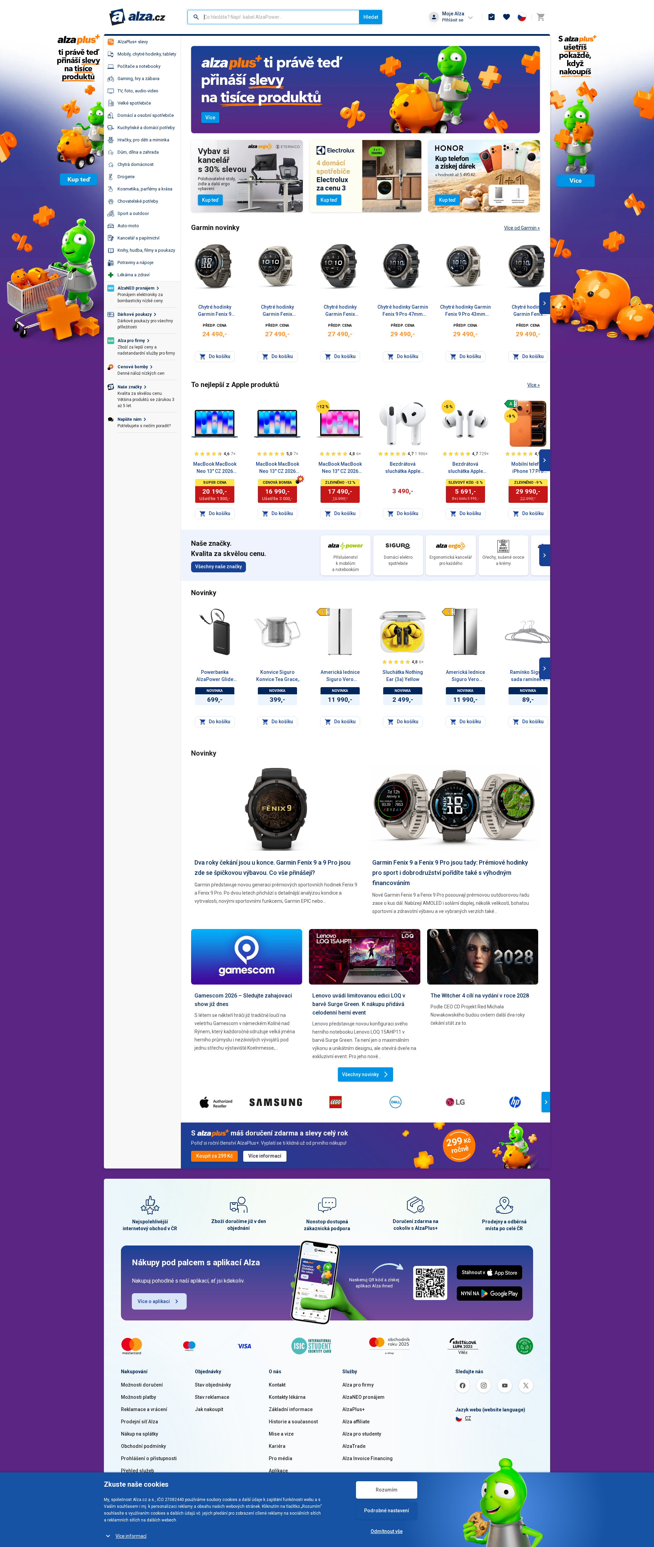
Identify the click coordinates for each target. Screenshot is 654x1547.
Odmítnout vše (387, 1531)
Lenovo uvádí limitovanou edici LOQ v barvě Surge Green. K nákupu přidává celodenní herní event (358, 1004)
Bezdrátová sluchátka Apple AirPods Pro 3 (465, 468)
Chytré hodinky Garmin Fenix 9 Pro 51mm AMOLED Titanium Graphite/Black (528, 311)
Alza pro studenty (361, 1434)
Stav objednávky (213, 1385)
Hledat (370, 17)
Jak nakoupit (209, 1409)
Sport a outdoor (133, 213)
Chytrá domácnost (136, 164)
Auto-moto (128, 225)
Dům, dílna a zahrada (138, 152)
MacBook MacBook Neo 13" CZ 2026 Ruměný (340, 468)
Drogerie (126, 176)
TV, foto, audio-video (138, 90)
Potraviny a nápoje (135, 262)
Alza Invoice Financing (367, 1458)
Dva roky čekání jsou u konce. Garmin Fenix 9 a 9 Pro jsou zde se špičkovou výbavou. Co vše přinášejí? (272, 867)
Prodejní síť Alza (139, 1421)
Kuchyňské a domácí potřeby (146, 127)
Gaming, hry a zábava (138, 78)
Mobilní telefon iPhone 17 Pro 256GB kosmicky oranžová (528, 468)
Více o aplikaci (154, 1301)
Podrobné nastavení (386, 1510)
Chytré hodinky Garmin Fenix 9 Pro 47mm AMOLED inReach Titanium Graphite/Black (403, 311)
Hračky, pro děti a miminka (143, 139)
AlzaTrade (353, 1446)
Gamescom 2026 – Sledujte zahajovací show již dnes (243, 999)
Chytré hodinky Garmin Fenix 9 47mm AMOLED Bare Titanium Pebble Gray (214, 311)
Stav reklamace (212, 1397)
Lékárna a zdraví (134, 274)
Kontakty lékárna (287, 1397)
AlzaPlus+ (353, 1409)
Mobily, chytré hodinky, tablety (147, 54)
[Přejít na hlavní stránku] (137, 17)
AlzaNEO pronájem (363, 1397)
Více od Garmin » (522, 228)
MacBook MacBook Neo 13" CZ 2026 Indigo (277, 468)
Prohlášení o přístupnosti (149, 1458)
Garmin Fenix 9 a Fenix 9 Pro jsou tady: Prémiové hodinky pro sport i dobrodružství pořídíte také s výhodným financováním (450, 872)
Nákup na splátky (139, 1434)
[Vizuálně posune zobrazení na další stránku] (544, 303)
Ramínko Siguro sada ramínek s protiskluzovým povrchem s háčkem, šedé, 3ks (528, 676)
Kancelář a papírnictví (138, 238)
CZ (468, 1418)
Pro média (280, 1458)
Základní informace (291, 1409)
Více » (533, 385)
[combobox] (273, 17)
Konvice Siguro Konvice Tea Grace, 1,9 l (277, 676)
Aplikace (278, 1470)
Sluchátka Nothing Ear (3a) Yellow (403, 675)
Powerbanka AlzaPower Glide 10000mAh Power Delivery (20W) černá (214, 676)
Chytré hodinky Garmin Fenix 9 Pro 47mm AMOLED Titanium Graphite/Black (340, 311)
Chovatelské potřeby (138, 201)
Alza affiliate (356, 1421)
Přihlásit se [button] (452, 19)
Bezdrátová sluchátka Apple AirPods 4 (402, 468)
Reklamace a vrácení (144, 1409)
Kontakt (277, 1385)
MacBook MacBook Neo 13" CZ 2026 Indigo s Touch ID (214, 468)
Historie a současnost (293, 1421)
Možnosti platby (138, 1397)
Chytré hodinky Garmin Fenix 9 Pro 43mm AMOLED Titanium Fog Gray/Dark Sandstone (277, 311)
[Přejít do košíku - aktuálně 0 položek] (540, 17)
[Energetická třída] (511, 403)
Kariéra (277, 1446)
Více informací (130, 1536)
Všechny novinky (360, 1074)
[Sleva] (323, 407)
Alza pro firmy (358, 1385)
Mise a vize (281, 1434)
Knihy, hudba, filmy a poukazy (146, 250)
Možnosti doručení (142, 1385)
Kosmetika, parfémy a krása (145, 188)
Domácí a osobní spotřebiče (146, 115)
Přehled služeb (137, 1470)
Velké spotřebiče (134, 103)
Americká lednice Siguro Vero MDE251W (340, 676)
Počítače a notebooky (139, 66)
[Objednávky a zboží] (491, 17)
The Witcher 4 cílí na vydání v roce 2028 (480, 995)
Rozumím (387, 1489)
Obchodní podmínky (143, 1446)
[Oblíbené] (506, 17)
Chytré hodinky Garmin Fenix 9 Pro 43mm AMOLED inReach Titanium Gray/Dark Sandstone (465, 311)
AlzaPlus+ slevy (133, 41)
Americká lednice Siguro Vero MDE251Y (465, 676)
